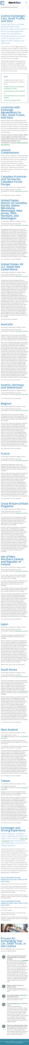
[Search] (26, 2)
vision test (23, 838)
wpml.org (12, 1041)
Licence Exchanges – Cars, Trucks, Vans (10, 7)
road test (5, 840)
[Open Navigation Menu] (2, 3)
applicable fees (15, 1003)
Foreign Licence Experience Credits (12, 100)
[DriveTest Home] (15, 2)
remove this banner (19, 1042)
